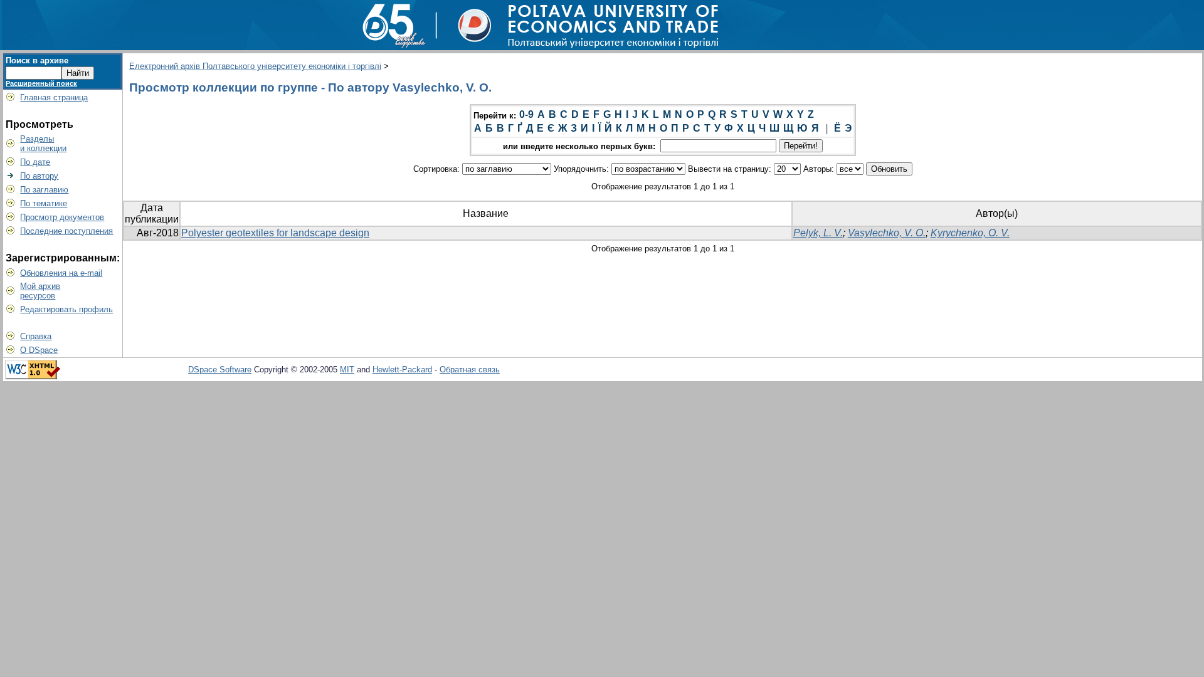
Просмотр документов (62, 217)
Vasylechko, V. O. (887, 233)
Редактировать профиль (66, 309)
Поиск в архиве (37, 60)
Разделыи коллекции (43, 143)
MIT (347, 369)
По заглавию (44, 189)
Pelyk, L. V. (818, 233)
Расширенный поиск (41, 83)
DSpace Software (219, 369)
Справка (35, 336)
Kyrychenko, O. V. (970, 233)
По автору (39, 176)
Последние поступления (66, 231)
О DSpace (39, 350)
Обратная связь (470, 369)
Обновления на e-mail (61, 273)
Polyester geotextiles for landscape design (275, 233)
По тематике (43, 203)
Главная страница (54, 97)
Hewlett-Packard (402, 369)
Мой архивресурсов (40, 290)
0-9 (526, 114)
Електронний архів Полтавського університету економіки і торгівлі (255, 66)
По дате (35, 162)
